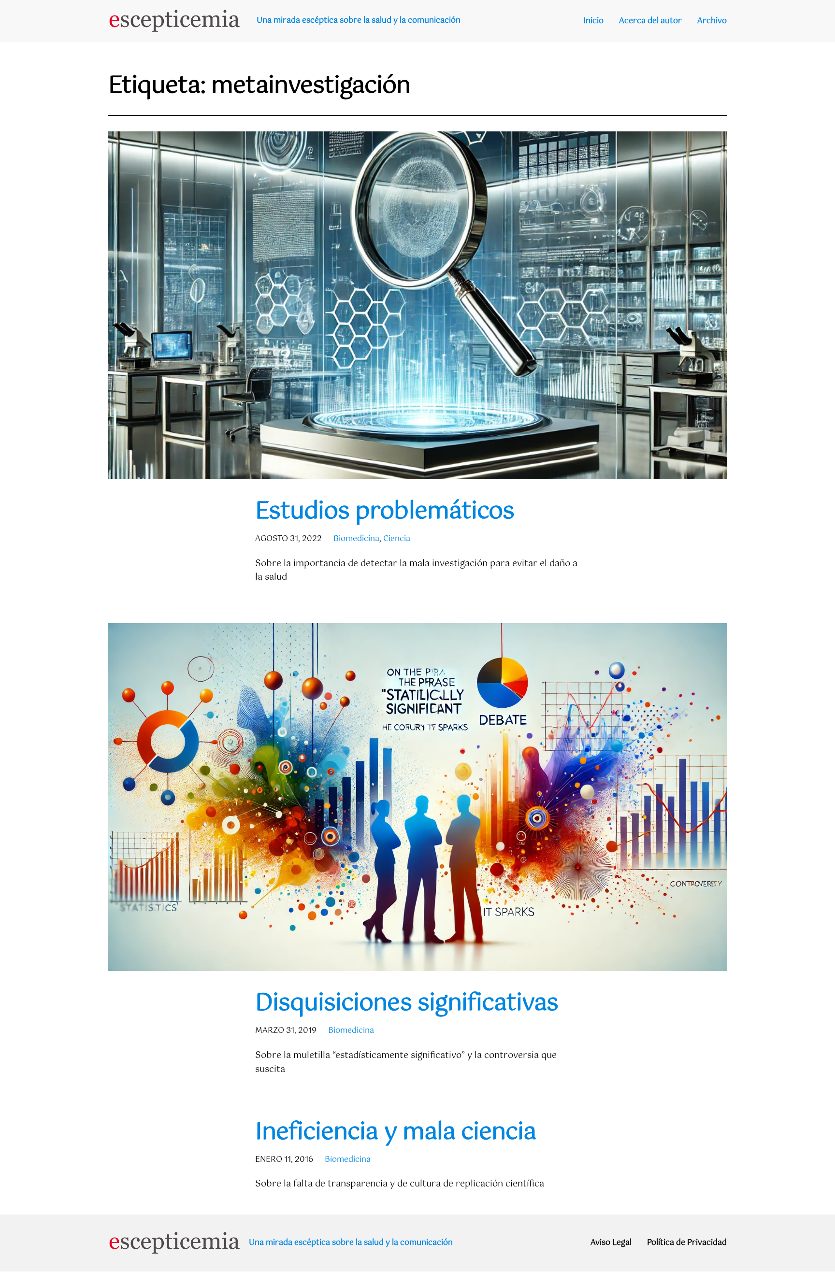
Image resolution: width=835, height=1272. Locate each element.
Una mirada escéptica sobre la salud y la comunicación (359, 20)
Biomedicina (356, 538)
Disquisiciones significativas (406, 1003)
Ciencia (396, 538)
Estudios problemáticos (384, 512)
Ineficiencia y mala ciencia (395, 1132)
